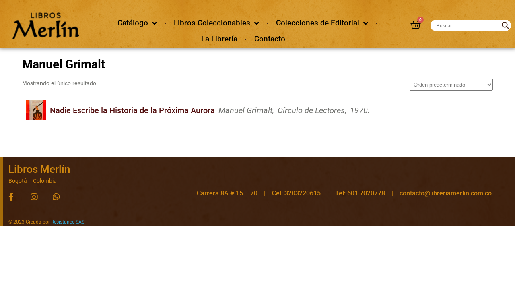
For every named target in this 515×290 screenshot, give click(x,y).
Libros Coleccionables (212, 22)
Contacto (269, 39)
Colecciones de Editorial (317, 22)
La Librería (219, 39)
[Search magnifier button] (505, 25)
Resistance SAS (67, 222)
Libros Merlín (39, 169)
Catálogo (132, 22)
